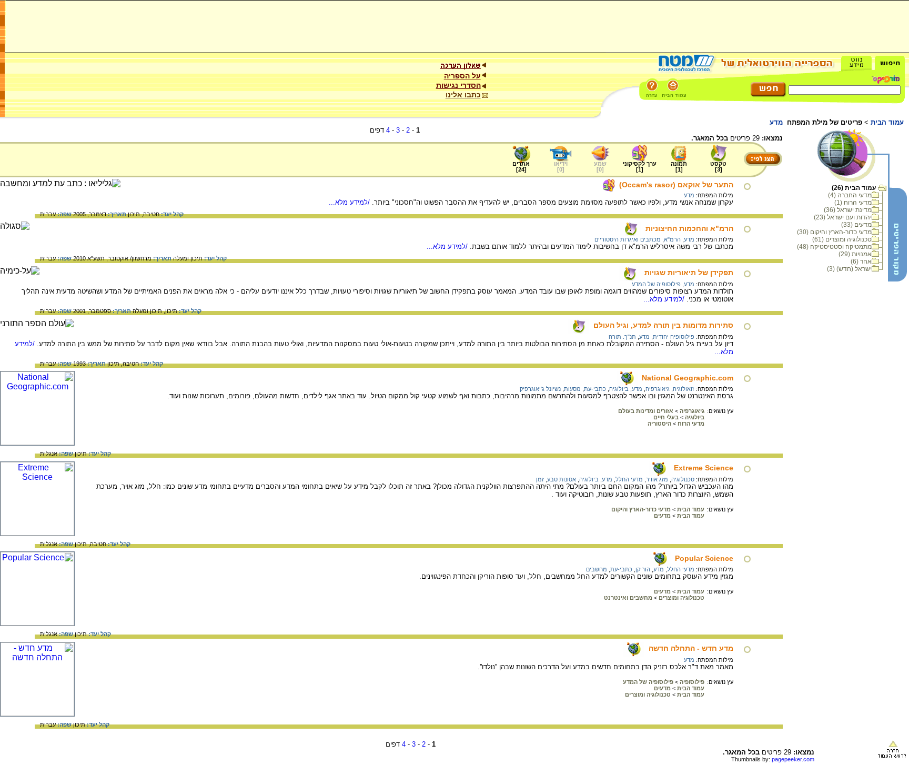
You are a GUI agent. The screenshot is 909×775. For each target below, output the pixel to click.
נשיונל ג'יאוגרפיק (540, 389)
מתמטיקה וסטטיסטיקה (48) (834, 246)
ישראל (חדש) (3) (849, 269)
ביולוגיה (619, 389)
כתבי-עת (595, 389)
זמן (540, 479)
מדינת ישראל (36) (848, 210)
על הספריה (462, 76)
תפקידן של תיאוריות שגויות (688, 272)
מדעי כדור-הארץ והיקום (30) (834, 232)
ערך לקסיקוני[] (639, 166)
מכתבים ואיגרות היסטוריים (627, 239)
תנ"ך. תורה (622, 337)
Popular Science (704, 558)
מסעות (572, 389)
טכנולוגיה (682, 479)
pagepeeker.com (793, 759)
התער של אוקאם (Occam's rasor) (676, 184)
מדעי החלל (629, 479)
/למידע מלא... (350, 202)
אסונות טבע (561, 479)
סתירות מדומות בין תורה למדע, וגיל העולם (663, 325)
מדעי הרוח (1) (853, 202)
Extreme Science (703, 468)
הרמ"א (672, 239)
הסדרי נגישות (458, 85)
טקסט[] (718, 166)
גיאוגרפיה (657, 389)
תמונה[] (679, 166)
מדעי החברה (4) (850, 195)
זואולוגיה (683, 389)
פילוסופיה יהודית (673, 337)
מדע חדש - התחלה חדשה (691, 648)
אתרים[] (521, 166)
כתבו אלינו (463, 94)
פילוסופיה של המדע (656, 284)
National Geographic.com (687, 378)
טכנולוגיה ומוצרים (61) (842, 239)
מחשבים (596, 569)
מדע (689, 195)
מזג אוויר (657, 479)
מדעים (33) (856, 224)
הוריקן (642, 569)
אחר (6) (861, 261)
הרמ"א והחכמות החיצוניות (689, 228)
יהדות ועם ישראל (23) (843, 217)
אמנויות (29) (855, 254)
